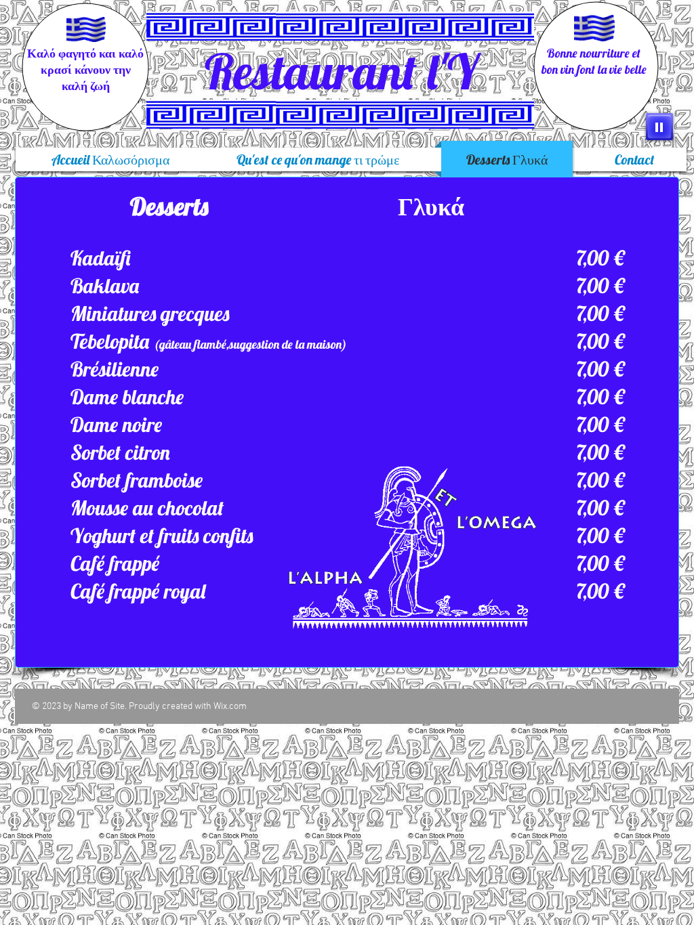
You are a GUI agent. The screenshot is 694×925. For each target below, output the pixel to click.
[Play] (659, 126)
